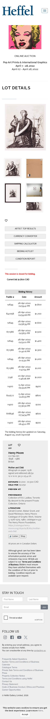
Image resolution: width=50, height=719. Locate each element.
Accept (25, 715)
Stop (23, 536)
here (40, 711)
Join (44, 607)
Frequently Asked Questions (14, 659)
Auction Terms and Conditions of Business (20, 661)
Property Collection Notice (13, 675)
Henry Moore (16, 453)
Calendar (6, 664)
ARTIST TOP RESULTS (25, 229)
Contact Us (7, 681)
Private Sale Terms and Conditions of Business (22, 670)
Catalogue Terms (9, 667)
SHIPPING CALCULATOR (25, 244)
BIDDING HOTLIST (25, 251)
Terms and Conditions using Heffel (17, 678)
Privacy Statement (10, 684)
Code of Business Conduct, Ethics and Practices (23, 686)
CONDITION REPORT (25, 259)
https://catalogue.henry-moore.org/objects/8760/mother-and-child (24, 529)
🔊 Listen (13, 536)
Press (4, 672)
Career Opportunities (11, 689)
